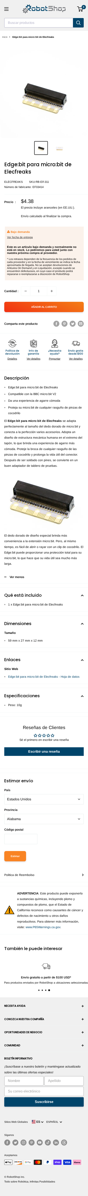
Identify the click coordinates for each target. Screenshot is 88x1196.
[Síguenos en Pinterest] (32, 1143)
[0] (80, 9)
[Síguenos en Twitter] (15, 1143)
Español (53, 1121)
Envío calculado (31, 216)
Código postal (13, 829)
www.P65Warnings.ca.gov (43, 927)
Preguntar (54, 358)
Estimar (15, 856)
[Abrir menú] (6, 9)
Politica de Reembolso (19, 875)
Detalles (12, 358)
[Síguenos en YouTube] (40, 1143)
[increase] (51, 291)
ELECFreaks (13, 181)
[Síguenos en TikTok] (48, 1143)
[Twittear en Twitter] (73, 324)
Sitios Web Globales (16, 1121)
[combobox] (38, 22)
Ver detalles (33, 358)
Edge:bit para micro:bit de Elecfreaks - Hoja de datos (43, 676)
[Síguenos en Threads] (64, 1143)
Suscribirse (44, 1102)
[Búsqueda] (78, 22)
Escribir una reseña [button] (44, 751)
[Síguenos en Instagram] (23, 1143)
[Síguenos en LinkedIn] (56, 1143)
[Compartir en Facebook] (56, 324)
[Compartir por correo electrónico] (81, 324)
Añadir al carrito (44, 306)
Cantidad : (11, 291)
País (7, 790)
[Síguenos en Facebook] (7, 1143)
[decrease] (25, 291)
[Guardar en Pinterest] (64, 324)
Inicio (4, 37)
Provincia (11, 810)
